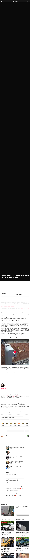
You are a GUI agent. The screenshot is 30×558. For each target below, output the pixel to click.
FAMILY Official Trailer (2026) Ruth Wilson (15, 452)
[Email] (7, 280)
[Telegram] (6, 280)
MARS (11, 416)
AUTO (2, 530)
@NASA (2, 299)
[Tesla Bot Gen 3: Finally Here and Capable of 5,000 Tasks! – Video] (8, 458)
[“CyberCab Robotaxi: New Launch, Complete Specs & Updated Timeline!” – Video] (7, 542)
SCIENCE (2, 515)
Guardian (13, 396)
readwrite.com (12, 412)
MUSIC (4, 530)
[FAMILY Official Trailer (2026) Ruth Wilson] (8, 453)
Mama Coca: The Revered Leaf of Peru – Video (12, 480)
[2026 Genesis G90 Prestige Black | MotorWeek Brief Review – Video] (7, 526)
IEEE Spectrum (18, 519)
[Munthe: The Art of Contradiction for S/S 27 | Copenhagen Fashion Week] (8, 467)
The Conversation (4, 519)
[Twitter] (4, 280)
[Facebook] (3, 280)
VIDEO (6, 530)
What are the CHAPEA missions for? (21, 292)
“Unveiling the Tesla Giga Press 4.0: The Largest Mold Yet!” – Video (14, 479)
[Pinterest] (5, 280)
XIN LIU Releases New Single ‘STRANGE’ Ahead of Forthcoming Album (15, 496)
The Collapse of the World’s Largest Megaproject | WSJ (17, 447)
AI (16, 515)
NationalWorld (7, 395)
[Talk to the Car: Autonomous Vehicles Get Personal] (22, 511)
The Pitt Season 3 (8, 475)
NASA (15, 416)
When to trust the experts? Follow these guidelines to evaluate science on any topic (7, 517)
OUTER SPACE (20, 416)
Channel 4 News (17, 395)
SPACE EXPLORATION (5, 417)
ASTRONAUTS (7, 416)
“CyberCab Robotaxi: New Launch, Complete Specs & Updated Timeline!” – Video (7, 549)
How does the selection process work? (8, 292)
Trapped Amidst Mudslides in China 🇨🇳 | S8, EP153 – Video (13, 495)
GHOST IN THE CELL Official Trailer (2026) (11, 474)
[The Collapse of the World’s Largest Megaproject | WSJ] (8, 448)
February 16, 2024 (25, 308)
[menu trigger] (1, 1)
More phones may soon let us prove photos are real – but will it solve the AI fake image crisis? (22, 533)
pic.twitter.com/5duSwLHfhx (7, 306)
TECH (17, 530)
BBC (22, 396)
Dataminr (20, 399)
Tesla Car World (4, 551)
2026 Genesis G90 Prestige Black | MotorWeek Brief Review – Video (6, 533)
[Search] (28, 1)
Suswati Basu (4, 293)
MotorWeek (3, 534)
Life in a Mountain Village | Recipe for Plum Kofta (12, 490)
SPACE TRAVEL (12, 417)
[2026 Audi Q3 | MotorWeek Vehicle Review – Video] (22, 542)
